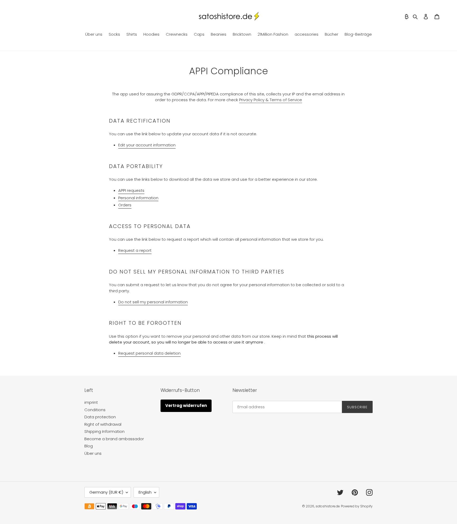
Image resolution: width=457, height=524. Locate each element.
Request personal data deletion (149, 353)
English (145, 492)
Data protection (100, 417)
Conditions (95, 409)
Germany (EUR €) (106, 492)
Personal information (138, 198)
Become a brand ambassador (114, 439)
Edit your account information (147, 145)
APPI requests (131, 190)
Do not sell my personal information (153, 302)
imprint (91, 402)
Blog (88, 446)
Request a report (135, 250)
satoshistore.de (328, 506)
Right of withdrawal (102, 424)
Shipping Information (104, 431)
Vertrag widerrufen (186, 405)
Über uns (93, 453)
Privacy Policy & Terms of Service (270, 100)
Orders (124, 205)
